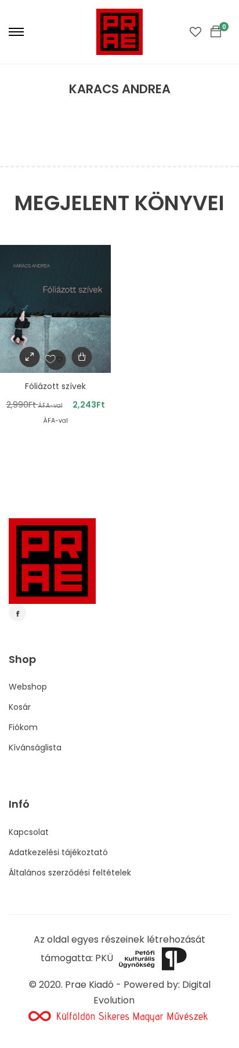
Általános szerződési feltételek (70, 872)
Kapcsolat (29, 832)
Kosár (20, 707)
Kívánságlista (35, 747)
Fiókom (23, 727)
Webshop (28, 686)
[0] (216, 31)
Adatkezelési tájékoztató (58, 852)
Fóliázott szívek (55, 386)
